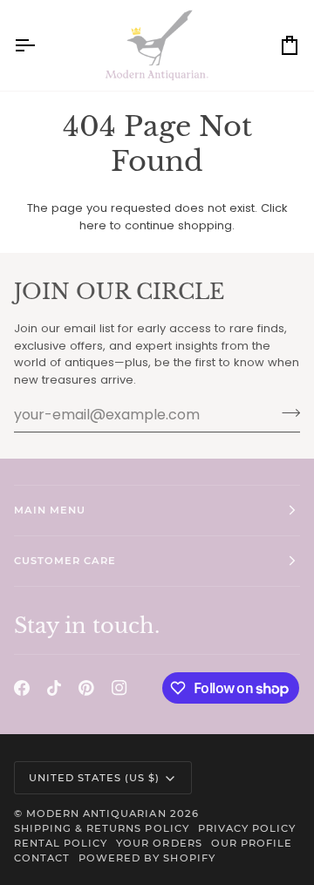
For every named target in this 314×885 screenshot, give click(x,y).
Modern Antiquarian (96, 813)
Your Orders (158, 843)
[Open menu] (40, 45)
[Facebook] (22, 688)
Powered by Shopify (146, 858)
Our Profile (251, 843)
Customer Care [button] (65, 561)
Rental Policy (60, 843)
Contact (42, 858)
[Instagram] (119, 688)
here (92, 225)
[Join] (285, 412)
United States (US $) (94, 778)
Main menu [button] (49, 510)
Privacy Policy (247, 828)
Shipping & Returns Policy (101, 828)
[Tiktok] (54, 688)
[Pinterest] (86, 688)
